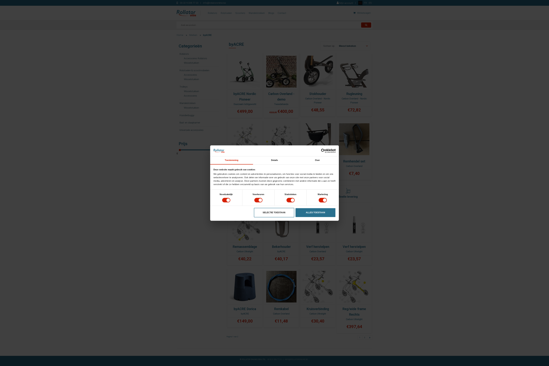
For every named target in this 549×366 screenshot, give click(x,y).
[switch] (258, 200)
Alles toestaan (315, 212)
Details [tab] (274, 160)
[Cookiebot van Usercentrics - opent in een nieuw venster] (323, 151)
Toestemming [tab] (231, 160)
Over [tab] (317, 160)
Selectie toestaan (274, 212)
